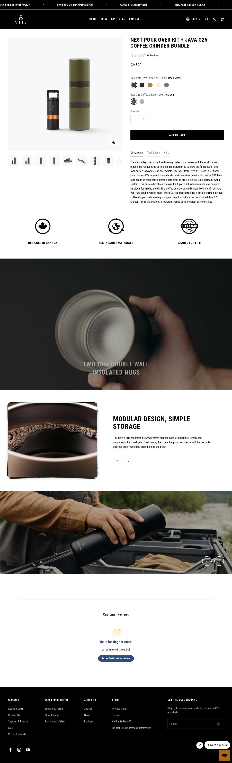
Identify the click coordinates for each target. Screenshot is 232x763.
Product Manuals (17, 734)
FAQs (11, 728)
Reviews (88, 721)
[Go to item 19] (122, 161)
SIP (113, 19)
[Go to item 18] (108, 161)
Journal (88, 708)
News (87, 715)
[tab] (136, 153)
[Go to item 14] (54, 161)
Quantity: (134, 111)
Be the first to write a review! (116, 658)
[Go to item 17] (95, 161)
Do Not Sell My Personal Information (131, 728)
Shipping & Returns (18, 721)
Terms (115, 715)
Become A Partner (54, 708)
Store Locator (51, 715)
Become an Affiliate (54, 721)
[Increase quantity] (152, 119)
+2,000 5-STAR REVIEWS (109, 4)
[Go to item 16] (81, 161)
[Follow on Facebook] (10, 749)
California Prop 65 (121, 721)
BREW (104, 19)
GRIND (92, 19)
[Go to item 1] (13, 161)
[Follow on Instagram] (19, 749)
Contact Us (14, 715)
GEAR (122, 19)
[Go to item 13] (40, 161)
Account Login (15, 708)
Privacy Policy (120, 708)
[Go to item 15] (68, 161)
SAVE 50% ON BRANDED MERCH (50, 4)
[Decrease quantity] (135, 119)
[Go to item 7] (27, 161)
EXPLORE (134, 19)
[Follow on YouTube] (27, 749)
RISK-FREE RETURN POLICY (165, 4)
